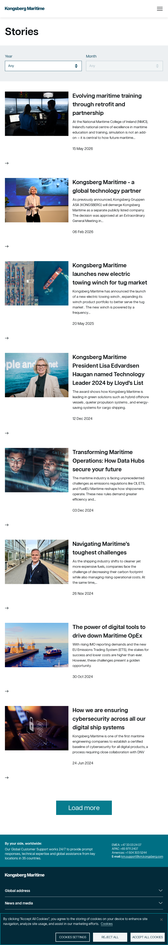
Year (8, 56)
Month (91, 56)
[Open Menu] (160, 9)
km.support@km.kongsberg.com (142, 856)
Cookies (107, 924)
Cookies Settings (72, 937)
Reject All (110, 937)
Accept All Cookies (147, 937)
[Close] (161, 919)
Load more (84, 808)
